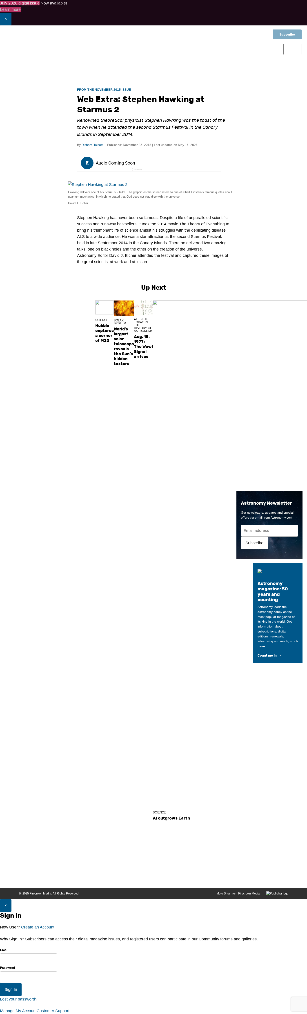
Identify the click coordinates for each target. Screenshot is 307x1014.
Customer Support (53, 1011)
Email (4, 950)
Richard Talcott (92, 145)
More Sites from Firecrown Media (238, 893)
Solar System (120, 322)
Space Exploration (155, 49)
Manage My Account (18, 1011)
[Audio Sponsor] (183, 163)
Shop (259, 34)
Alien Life (142, 319)
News (61, 49)
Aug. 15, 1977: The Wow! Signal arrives (143, 346)
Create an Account (37, 927)
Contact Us (141, 878)
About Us (121, 878)
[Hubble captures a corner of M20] (104, 307)
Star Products (261, 49)
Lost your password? (18, 999)
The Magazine (197, 49)
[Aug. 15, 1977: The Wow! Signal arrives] (143, 307)
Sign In (10, 989)
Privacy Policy (257, 878)
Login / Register (236, 34)
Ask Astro (229, 49)
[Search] (293, 49)
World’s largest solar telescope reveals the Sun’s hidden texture (124, 346)
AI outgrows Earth (171, 818)
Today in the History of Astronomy (143, 327)
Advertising (211, 878)
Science (86, 49)
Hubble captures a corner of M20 (104, 333)
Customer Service (185, 878)
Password (7, 967)
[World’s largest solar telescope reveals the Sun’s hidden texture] (124, 308)
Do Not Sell (281, 878)
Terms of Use (233, 878)
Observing (116, 49)
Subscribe (287, 34)
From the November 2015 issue (104, 89)
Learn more (10, 9)
